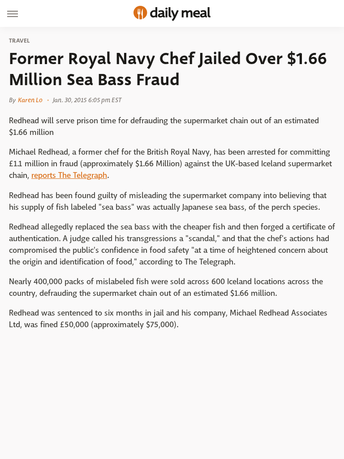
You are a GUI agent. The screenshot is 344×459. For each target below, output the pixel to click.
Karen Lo (30, 100)
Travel (19, 41)
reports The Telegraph (69, 175)
